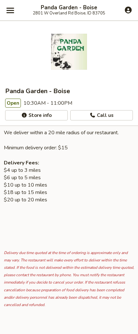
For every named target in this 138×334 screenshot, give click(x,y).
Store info (39, 115)
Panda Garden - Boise (69, 7)
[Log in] (128, 10)
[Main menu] (10, 10)
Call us (105, 115)
